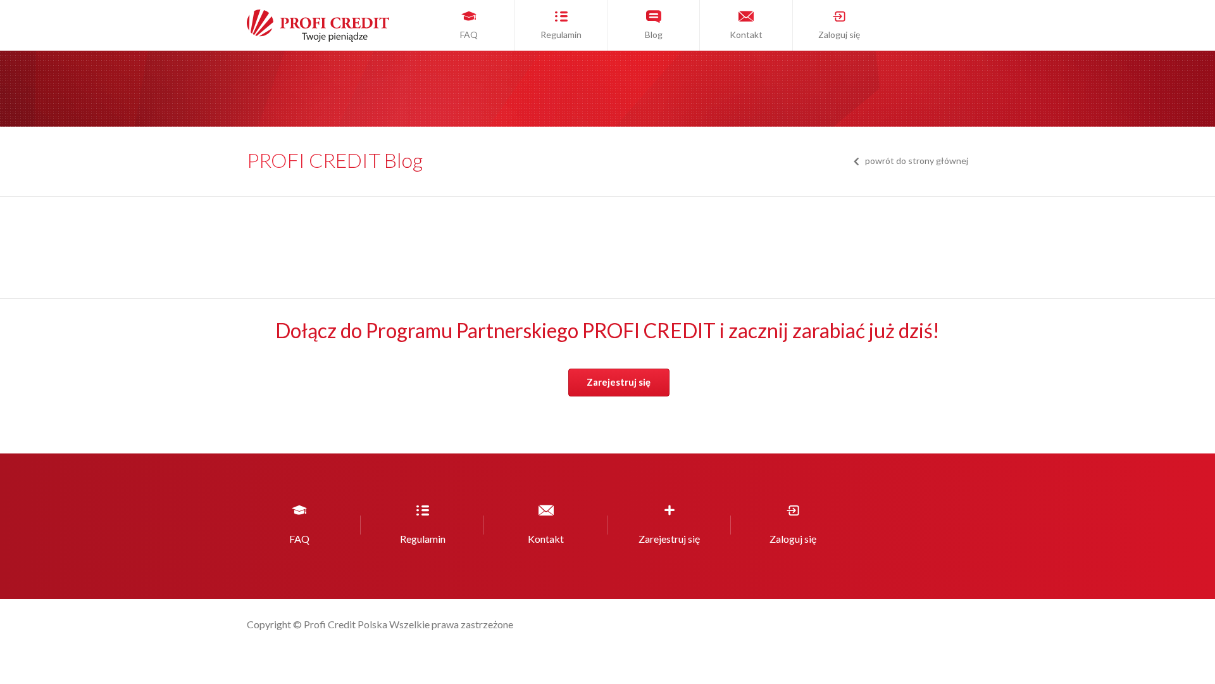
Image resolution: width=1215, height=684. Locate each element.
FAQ (469, 34)
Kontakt (746, 34)
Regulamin (561, 34)
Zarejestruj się (619, 382)
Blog (654, 34)
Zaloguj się (839, 34)
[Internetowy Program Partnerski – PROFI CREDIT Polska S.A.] (313, 38)
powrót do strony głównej (916, 160)
